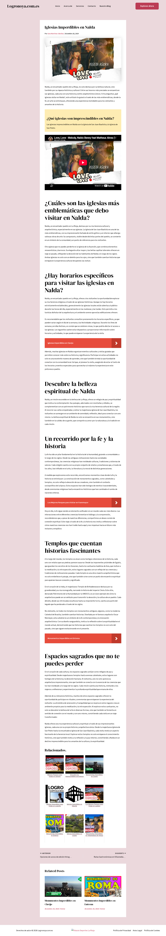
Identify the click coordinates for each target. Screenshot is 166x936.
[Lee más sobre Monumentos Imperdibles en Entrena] (103, 886)
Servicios (80, 6)
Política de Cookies (152, 930)
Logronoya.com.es (23, 6)
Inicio (57, 6)
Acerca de (68, 6)
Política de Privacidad (122, 930)
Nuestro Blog (105, 6)
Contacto (92, 6)
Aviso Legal (137, 930)
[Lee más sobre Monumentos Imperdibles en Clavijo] (63, 886)
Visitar (62, 909)
